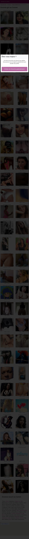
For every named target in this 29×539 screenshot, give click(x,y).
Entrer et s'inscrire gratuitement (14, 69)
